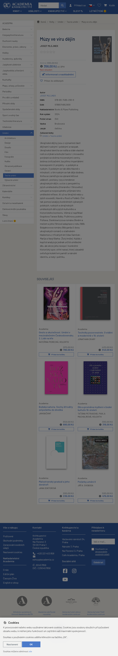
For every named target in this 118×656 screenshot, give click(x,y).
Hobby (5, 52)
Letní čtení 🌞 (97, 10)
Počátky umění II (87, 481)
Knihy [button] (16, 10)
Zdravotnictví (8, 185)
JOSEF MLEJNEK (49, 45)
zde (30, 651)
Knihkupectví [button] (56, 10)
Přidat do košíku (58, 354)
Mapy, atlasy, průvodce (13, 85)
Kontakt (37, 527)
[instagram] (74, 571)
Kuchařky (6, 79)
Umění (5, 133)
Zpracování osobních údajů (13, 546)
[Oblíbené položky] (99, 5)
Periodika (6, 91)
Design (8, 143)
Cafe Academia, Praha (73, 555)
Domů (43, 22)
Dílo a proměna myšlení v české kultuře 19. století (95, 408)
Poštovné (8, 536)
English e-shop (10, 582)
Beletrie (6, 29)
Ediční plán (8, 574)
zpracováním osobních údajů (102, 553)
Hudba (7, 161)
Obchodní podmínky (13, 540)
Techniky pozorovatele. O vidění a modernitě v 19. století (95, 334)
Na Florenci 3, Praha (72, 550)
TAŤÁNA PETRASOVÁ (88, 413)
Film (6, 152)
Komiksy (6, 197)
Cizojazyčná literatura (12, 35)
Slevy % (78, 10)
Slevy (5, 215)
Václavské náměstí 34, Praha (73, 541)
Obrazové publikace (13, 166)
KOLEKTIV (64, 342)
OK (31, 644)
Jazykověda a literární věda (13, 72)
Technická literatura (12, 121)
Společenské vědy (11, 109)
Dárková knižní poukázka (14, 209)
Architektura (10, 138)
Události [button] (33, 10)
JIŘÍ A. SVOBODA (85, 485)
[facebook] (65, 571)
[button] (91, 5)
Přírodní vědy (8, 103)
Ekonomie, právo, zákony (14, 46)
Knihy (51, 22)
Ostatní (8, 170)
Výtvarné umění (11, 180)
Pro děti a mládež (10, 97)
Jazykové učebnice (11, 64)
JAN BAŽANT (45, 413)
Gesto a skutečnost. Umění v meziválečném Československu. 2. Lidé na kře (56, 335)
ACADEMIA (7, 23)
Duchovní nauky (10, 41)
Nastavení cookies (12, 552)
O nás (6, 569)
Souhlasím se (102, 552)
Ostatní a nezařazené (12, 203)
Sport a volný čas (10, 115)
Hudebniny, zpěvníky (12, 58)
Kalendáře (7, 191)
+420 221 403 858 (45, 553)
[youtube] (65, 579)
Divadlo (8, 147)
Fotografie (9, 157)
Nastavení (12, 644)
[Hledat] (62, 5)
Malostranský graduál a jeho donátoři (54, 483)
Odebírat (98, 562)
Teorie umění (10, 175)
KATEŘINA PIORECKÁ (49, 342)
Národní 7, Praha (70, 546)
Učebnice (6, 127)
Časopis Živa (10, 578)
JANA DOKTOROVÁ (47, 488)
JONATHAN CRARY (86, 339)
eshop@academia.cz (43, 559)
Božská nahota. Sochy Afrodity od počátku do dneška (56, 408)
